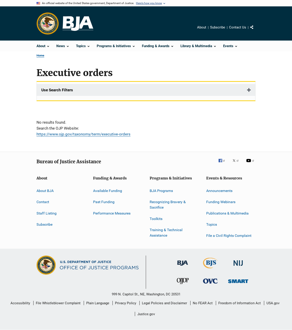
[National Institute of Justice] (238, 266)
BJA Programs (161, 191)
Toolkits (156, 218)
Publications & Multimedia (227, 213)
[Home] (78, 23)
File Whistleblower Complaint (58, 303)
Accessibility (20, 303)
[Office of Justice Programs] (47, 23)
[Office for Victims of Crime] (210, 284)
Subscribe (217, 27)
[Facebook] (224, 164)
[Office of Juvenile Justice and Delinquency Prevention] (183, 285)
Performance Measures (111, 213)
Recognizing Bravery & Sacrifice (168, 205)
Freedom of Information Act (239, 303)
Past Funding (104, 202)
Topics (211, 224)
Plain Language (97, 303)
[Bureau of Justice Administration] (182, 266)
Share (255, 30)
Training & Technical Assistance (166, 233)
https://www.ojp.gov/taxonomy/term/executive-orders (83, 134)
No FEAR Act (203, 303)
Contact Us (237, 27)
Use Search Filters (57, 90)
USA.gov (272, 303)
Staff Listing (46, 213)
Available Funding (107, 191)
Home (40, 55)
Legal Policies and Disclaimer (164, 303)
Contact (42, 202)
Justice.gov (146, 314)
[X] (237, 164)
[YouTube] (251, 164)
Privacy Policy (125, 303)
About (201, 27)
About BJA (45, 191)
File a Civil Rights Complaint (228, 235)
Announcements (219, 191)
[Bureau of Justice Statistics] (210, 269)
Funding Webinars (220, 202)
